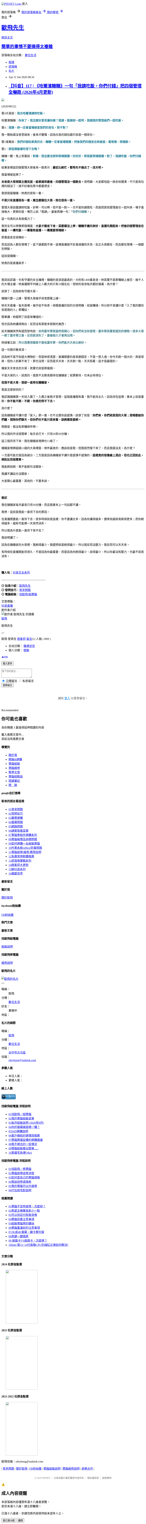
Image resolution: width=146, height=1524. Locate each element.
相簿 (11, 62)
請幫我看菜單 (18, 830)
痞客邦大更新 (18, 864)
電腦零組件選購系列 (23, 835)
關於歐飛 (7, 897)
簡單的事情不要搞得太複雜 (27, 46)
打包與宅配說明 (20, 1190)
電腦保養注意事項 (21, 1219)
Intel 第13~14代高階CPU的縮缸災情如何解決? (38, 1244)
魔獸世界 (16, 873)
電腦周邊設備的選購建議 (26, 1139)
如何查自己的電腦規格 (24, 1177)
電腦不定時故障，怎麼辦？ (27, 1206)
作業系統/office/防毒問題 (25, 847)
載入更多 (7, 663)
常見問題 (25, 590)
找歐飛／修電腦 (20, 1168)
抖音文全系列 (21, 572)
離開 (20, 1520)
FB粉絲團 (7, 915)
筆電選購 (16, 817)
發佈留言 (7, 685)
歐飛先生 (12, 27)
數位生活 (30, 55)
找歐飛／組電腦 (20, 1114)
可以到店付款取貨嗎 (23, 1214)
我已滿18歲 (9, 1520)
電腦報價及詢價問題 (23, 839)
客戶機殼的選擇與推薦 (24, 1135)
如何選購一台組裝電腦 (24, 843)
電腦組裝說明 (52, 1468)
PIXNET (46, 1478)
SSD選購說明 (18, 1131)
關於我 (13, 755)
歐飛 (4, 618)
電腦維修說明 (71, 1468)
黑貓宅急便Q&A (20, 1152)
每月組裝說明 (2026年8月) (26, 1122)
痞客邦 (21, 638)
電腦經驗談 (16, 776)
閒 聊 (13, 785)
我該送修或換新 (20, 1181)
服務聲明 (106, 1478)
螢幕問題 (16, 822)
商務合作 (87, 1468)
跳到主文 (7, 37)
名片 (11, 70)
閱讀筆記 (14, 780)
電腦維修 (14, 767)
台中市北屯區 (17, 1052)
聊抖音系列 (17, 869)
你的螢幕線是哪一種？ (24, 1127)
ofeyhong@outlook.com (22, 1060)
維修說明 (7, 962)
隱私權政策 (93, 1478)
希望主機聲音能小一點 (24, 1210)
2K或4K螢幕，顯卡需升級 (26, 1232)
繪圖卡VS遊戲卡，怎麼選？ (28, 1240)
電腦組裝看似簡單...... (23, 1148)
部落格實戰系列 (20, 860)
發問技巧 (16, 813)
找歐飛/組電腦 (28, 594)
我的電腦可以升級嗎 (23, 1186)
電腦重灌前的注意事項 (24, 1227)
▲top (4, 656)
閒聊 (26, 650)
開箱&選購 (15, 759)
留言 (29, 638)
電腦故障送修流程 (21, 1173)
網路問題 (16, 826)
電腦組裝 (14, 763)
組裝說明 (7, 946)
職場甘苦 (29, 646)
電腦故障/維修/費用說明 (25, 852)
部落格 (13, 66)
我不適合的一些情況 (23, 1144)
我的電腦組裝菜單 (21, 1118)
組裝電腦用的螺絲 (21, 1223)
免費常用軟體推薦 (21, 856)
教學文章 (14, 772)
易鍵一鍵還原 (18, 1236)
